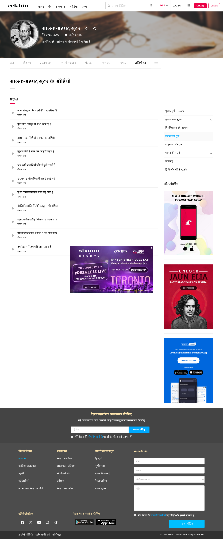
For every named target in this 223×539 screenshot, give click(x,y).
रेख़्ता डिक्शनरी (102, 473)
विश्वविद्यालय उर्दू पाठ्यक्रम (177, 128)
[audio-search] (151, 5)
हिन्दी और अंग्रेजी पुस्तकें (176, 170)
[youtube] (39, 522)
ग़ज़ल (105, 63)
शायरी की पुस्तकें (172, 153)
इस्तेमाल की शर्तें (43, 534)
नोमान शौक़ (21, 115)
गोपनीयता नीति (95, 436)
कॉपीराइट (56, 534)
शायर (41, 6)
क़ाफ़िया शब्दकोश (27, 465)
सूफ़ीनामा (100, 465)
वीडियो (74, 6)
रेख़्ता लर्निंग (101, 480)
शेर (88, 63)
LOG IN (177, 5)
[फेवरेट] (86, 28)
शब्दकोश (60, 6)
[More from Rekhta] (188, 5)
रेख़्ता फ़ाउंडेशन (64, 458)
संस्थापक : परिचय (66, 465)
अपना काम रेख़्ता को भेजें (30, 488)
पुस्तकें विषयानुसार (173, 119)
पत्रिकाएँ (169, 161)
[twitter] (30, 522)
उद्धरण (45, 63)
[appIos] (106, 522)
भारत (79, 35)
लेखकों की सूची (172, 136)
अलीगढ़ (72, 35)
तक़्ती (21, 473)
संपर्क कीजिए (63, 473)
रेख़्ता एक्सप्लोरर (65, 488)
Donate (214, 5)
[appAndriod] (84, 522)
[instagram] (47, 522)
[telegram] (56, 522)
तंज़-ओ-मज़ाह (68, 63)
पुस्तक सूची (174, 111)
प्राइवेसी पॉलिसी (25, 534)
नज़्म (122, 63)
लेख (27, 63)
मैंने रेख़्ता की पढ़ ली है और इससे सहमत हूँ (103, 436)
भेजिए (190, 523)
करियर (60, 480)
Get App (200, 5)
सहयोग (22, 458)
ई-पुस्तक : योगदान (173, 144)
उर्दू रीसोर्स (23, 480)
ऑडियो (140, 63)
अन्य (84, 6)
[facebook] (22, 522)
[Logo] (18, 6)
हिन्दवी (98, 458)
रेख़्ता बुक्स (100, 488)
